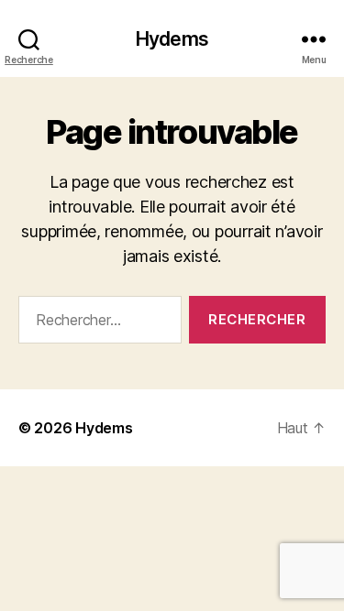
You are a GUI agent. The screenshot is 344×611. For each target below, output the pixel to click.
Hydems (172, 39)
